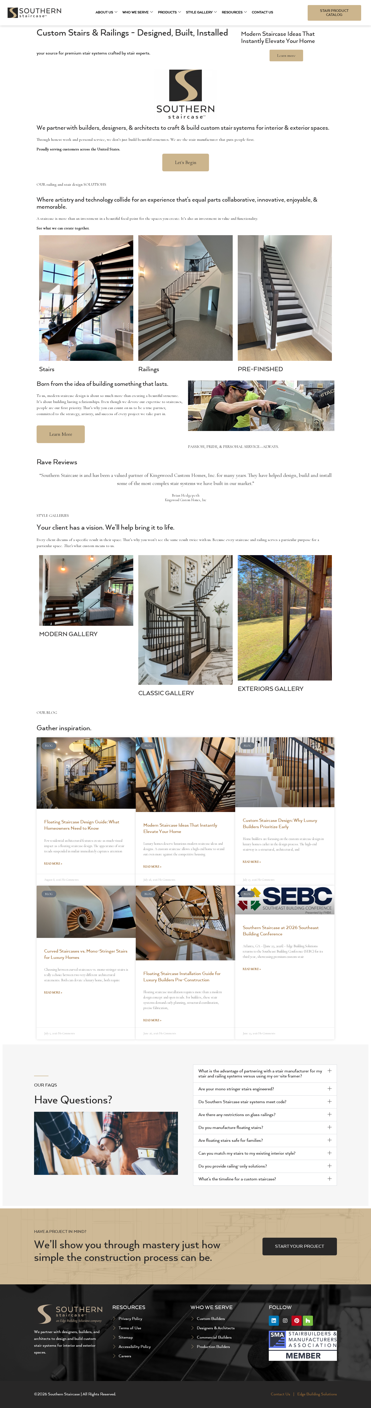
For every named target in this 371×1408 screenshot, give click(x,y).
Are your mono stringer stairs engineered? (236, 1089)
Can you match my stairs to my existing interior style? (247, 1153)
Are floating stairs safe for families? (230, 1140)
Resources (232, 12)
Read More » (53, 863)
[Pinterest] (297, 1321)
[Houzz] (308, 1321)
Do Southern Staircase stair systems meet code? (242, 1101)
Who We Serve (135, 12)
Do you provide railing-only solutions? (232, 1166)
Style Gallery (199, 12)
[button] (194, 405)
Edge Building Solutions (317, 1394)
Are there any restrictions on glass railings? (237, 1114)
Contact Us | (283, 1394)
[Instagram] (285, 1321)
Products (167, 12)
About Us (104, 12)
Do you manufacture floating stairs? (230, 1127)
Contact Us (262, 12)
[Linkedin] (274, 1321)
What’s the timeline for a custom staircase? (237, 1179)
